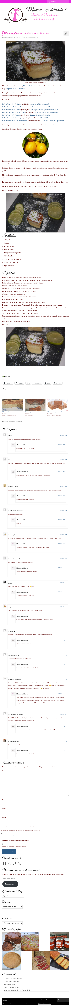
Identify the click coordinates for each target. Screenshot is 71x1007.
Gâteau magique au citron (9, 412)
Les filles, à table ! (43, 118)
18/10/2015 (62, 510)
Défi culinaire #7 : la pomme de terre (14, 121)
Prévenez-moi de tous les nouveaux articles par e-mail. (14, 846)
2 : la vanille (17, 107)
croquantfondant (13, 741)
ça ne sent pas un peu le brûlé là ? (46, 112)
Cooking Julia (12, 535)
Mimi (10, 436)
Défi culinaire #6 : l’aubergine (12, 118)
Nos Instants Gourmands (16, 511)
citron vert (13, 421)
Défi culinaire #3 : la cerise (11, 109)
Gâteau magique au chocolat (32, 412)
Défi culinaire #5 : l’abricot (11, 115)
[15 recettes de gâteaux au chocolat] (57, 405)
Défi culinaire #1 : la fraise (11, 104)
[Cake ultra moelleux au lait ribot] (59, 960)
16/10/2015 (62, 582)
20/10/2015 (62, 486)
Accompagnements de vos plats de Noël (17, 990)
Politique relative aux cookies (44, 1004)
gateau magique (19, 421)
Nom (3, 799)
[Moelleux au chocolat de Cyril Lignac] (11, 941)
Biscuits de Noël (9, 984)
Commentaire (5, 770)
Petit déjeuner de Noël (11, 987)
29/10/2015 (62, 435)
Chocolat (23, 37)
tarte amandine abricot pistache (55, 125)
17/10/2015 (62, 558)
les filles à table (13, 486)
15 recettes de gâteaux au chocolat (56, 412)
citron (10, 421)
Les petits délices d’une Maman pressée (45, 107)
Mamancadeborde (9, 37)
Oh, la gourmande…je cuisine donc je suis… (46, 109)
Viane (10, 460)
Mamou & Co (28, 86)
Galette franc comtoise (11, 981)
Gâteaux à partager (30, 37)
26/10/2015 (62, 459)
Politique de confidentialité (17, 834)
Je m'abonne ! (10, 884)
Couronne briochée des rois (13, 979)
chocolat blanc (5, 421)
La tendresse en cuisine (15, 714)
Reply (66, 435)
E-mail (4, 808)
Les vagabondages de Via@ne (40, 115)
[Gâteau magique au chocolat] (35, 405)
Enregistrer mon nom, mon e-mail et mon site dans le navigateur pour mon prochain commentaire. (26, 825)
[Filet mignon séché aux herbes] (41, 960)
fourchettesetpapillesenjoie (16, 559)
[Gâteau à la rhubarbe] (30, 941)
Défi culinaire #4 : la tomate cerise (14, 112)
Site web (4, 817)
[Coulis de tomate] (59, 941)
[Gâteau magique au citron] (12, 405)
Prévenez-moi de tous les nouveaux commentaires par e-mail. (15, 840)
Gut (9, 607)
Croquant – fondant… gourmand (53, 121)
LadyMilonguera (13, 655)
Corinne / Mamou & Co (15, 679)
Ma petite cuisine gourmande (15, 89)
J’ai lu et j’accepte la (12, 834)
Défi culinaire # (7, 107)
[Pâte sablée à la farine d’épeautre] (11, 960)
